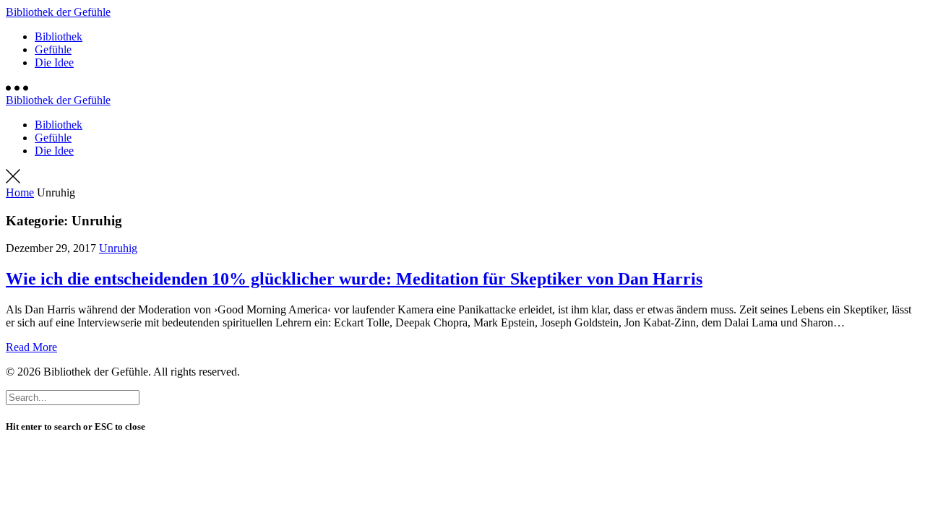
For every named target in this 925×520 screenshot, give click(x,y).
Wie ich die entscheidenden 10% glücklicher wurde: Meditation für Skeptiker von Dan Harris (354, 278)
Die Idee (54, 62)
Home (20, 192)
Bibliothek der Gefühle (58, 12)
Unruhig (118, 248)
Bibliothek (58, 36)
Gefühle (53, 49)
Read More (31, 347)
